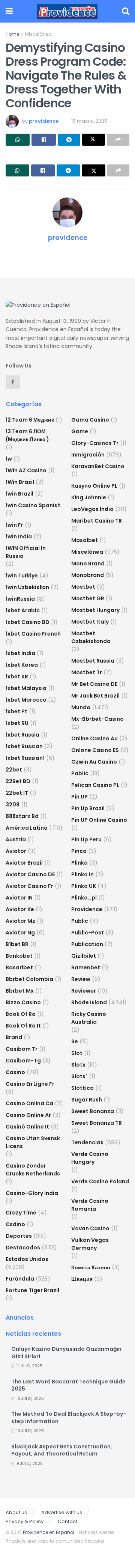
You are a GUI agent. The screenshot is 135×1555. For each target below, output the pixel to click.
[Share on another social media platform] (118, 140)
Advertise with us (61, 1512)
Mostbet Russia (92, 660)
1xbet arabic (23, 610)
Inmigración (88, 454)
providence (43, 121)
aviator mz (20, 921)
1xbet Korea (22, 665)
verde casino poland (100, 1181)
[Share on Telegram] (69, 140)
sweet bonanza (92, 1111)
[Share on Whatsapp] (18, 140)
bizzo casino (23, 1002)
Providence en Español (48, 1532)
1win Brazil (19, 493)
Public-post (87, 932)
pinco (79, 851)
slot (76, 1053)
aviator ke (20, 909)
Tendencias (87, 1142)
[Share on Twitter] (93, 140)
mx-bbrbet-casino (97, 719)
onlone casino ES (95, 750)
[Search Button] (125, 11)
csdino (15, 1224)
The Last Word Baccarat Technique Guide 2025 (68, 1385)
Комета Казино (90, 1267)
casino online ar (28, 1115)
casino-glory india (32, 1193)
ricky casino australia (88, 1018)
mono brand (88, 563)
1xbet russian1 (25, 758)
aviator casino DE (30, 874)
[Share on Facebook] (44, 140)
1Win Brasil (20, 482)
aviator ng (20, 932)
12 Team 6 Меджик (30, 419)
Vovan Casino (90, 1228)
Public (79, 921)
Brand (14, 1037)
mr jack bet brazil (95, 695)
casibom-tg (23, 1060)
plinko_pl (84, 897)
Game (79, 431)
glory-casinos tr (94, 443)
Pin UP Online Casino (99, 820)
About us (16, 1512)
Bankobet (19, 956)
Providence (86, 909)
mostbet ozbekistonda (91, 637)
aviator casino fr (29, 886)
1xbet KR (17, 676)
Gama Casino (90, 419)
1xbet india (20, 653)
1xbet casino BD (28, 622)
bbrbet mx (20, 990)
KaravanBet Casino (97, 466)
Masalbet (84, 540)
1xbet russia (22, 734)
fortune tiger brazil (32, 1290)
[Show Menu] (9, 11)
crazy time (21, 1212)
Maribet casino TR (96, 520)
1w (9, 459)
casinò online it (27, 1126)
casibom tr (22, 1049)
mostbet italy (90, 621)
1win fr (14, 525)
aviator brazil (24, 862)
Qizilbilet (83, 956)
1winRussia (20, 599)
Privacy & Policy (25, 1521)
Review (80, 979)
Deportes (19, 1236)
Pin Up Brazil (88, 808)
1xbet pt (16, 711)
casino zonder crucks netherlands (33, 1169)
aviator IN (19, 897)
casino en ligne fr (30, 1084)
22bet (14, 769)
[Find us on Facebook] (13, 382)
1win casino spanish (33, 505)
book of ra (21, 1014)
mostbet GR (87, 598)
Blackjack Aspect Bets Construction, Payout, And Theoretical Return (61, 1450)
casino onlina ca (29, 1103)
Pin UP (79, 796)
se (74, 1041)
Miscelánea (38, 34)
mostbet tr (86, 672)
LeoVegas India (92, 509)
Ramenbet (85, 967)
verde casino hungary (89, 1158)
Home (12, 34)
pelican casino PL (95, 785)
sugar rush (86, 1099)
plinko (79, 862)
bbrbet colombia (29, 979)
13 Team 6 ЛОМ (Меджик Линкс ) (27, 435)
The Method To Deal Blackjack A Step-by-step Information (68, 1417)
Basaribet (19, 967)
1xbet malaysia (26, 688)
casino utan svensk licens (33, 1142)
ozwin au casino (94, 761)
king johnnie (88, 497)
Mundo (80, 707)
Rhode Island (89, 1002)
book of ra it (23, 1025)
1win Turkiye (22, 575)
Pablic (79, 773)
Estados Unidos (27, 1259)
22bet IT (17, 793)
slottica (82, 1088)
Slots (78, 1064)
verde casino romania (89, 1205)
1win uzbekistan (27, 587)
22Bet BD (18, 781)
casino (15, 1072)
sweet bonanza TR (96, 1123)
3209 (13, 804)
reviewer (83, 990)
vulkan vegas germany (90, 1244)
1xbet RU (17, 723)
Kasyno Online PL (94, 486)
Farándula (20, 1278)
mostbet (83, 587)
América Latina (27, 828)
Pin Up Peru (86, 839)
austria (16, 839)
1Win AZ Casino (26, 470)
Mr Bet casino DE (94, 684)
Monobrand (87, 575)
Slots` (79, 1076)
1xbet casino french (33, 633)
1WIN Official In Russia (26, 552)
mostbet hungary (95, 610)
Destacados (23, 1247)
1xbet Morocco (26, 700)
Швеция (82, 1279)
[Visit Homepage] (67, 11)
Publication (87, 944)
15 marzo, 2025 (89, 121)
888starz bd (22, 816)
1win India (19, 536)
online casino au (94, 738)
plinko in (82, 874)
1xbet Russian (24, 746)
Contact (67, 1521)
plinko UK (83, 886)
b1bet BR (17, 944)
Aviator (16, 851)
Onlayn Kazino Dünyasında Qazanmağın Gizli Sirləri (66, 1352)
